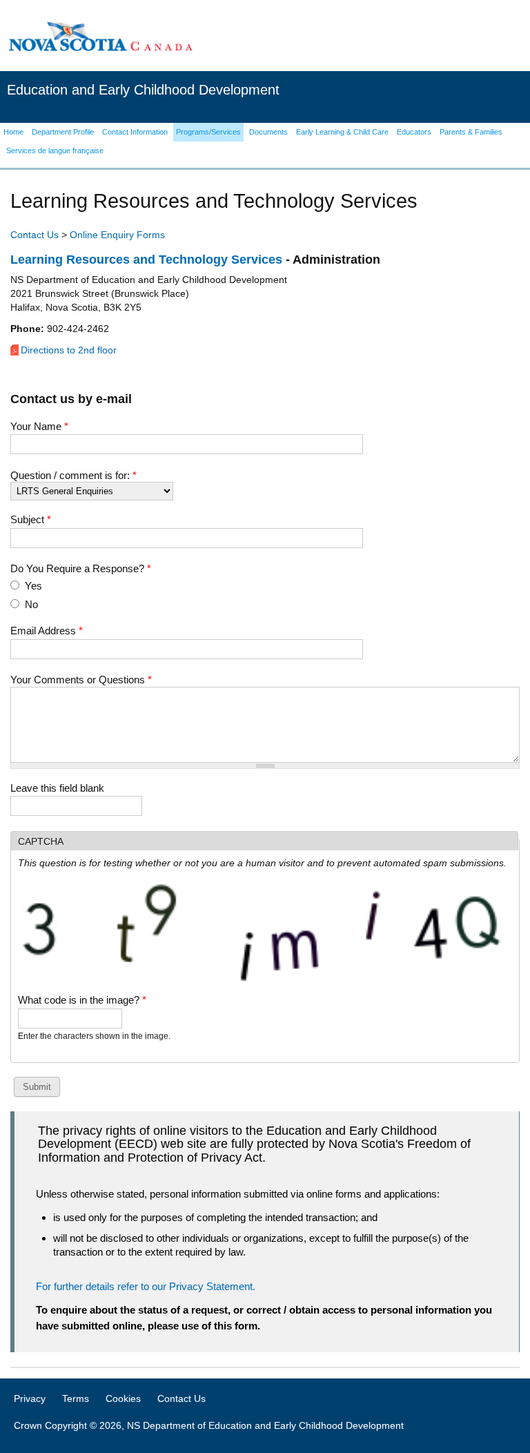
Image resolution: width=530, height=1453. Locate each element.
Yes (33, 586)
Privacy (30, 1398)
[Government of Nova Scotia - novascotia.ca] (100, 36)
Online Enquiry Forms (117, 234)
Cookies (123, 1398)
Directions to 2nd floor (69, 349)
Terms (75, 1398)
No (31, 604)
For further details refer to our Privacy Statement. (145, 1286)
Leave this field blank (57, 788)
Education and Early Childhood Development (143, 89)
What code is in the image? (82, 1000)
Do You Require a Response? (80, 568)
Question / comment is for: (73, 475)
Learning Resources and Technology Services (146, 259)
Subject (30, 519)
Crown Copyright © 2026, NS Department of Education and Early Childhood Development (209, 1425)
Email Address (46, 630)
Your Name (39, 426)
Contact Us (34, 234)
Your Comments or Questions (81, 679)
